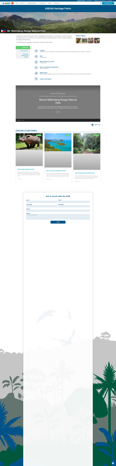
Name (27, 200)
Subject (28, 208)
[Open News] (51, 3)
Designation (61, 204)
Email (59, 200)
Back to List (97, 124)
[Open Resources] (59, 3)
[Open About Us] (25, 3)
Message (28, 213)
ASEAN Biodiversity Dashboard (100, 0)
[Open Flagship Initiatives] (37, 3)
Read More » (48, 179)
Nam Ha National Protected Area (85, 173)
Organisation (29, 204)
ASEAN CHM (89, 0)
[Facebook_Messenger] (113, 463)
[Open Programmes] (46, 3)
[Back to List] (92, 124)
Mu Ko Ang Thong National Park (56, 170)
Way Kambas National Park (26, 169)
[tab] (23, 47)
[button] (101, 3)
